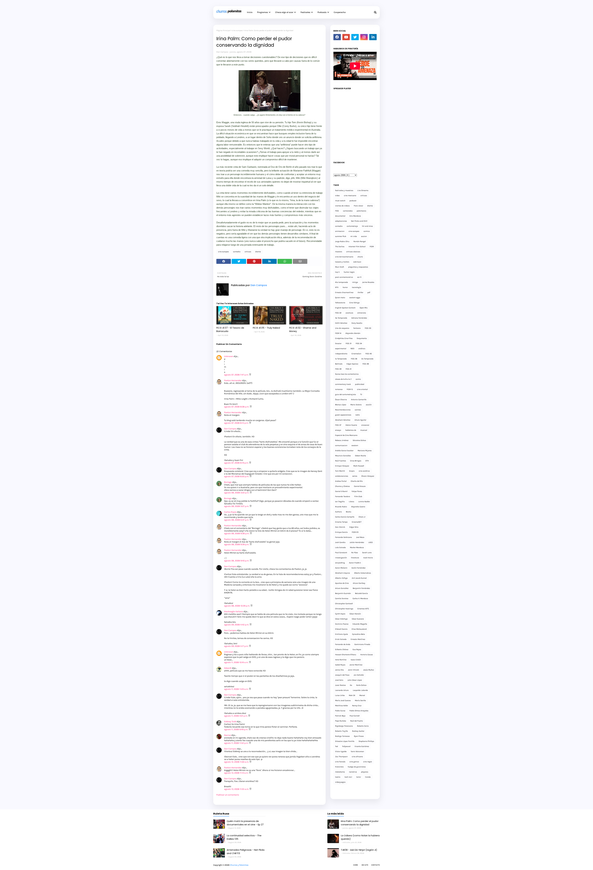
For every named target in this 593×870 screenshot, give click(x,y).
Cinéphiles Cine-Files (344, 338)
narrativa (353, 772)
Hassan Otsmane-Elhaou (345, 654)
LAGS (370, 542)
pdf (368, 292)
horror (345, 287)
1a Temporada (341, 359)
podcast (352, 201)
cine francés (340, 762)
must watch (340, 201)
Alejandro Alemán (352, 333)
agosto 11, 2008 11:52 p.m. (236, 743)
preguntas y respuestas (358, 267)
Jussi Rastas (340, 685)
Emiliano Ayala (341, 634)
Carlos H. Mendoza (360, 598)
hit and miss (367, 226)
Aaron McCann (341, 568)
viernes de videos (342, 206)
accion (364, 236)
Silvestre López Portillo (344, 741)
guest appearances (343, 415)
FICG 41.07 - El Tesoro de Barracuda (230, 329)
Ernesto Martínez (358, 639)
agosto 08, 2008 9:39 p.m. (237, 544)
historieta (339, 767)
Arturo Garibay (359, 583)
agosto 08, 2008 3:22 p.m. (237, 492)
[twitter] (355, 37)
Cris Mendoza (355, 216)
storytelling (340, 563)
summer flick (340, 236)
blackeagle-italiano (233, 611)
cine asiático (364, 471)
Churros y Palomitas (239, 865)
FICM (372, 246)
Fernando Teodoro (342, 496)
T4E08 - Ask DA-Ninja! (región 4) (359, 849)
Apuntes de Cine (342, 583)
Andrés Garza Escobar (344, 450)
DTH (367, 461)
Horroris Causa (366, 654)
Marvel (362, 695)
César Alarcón (355, 614)
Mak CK (352, 695)
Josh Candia (340, 542)
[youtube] (346, 37)
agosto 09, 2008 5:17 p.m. (236, 646)
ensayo (338, 430)
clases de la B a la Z (343, 379)
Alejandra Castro (358, 507)
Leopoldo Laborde (360, 690)
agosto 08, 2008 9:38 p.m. (237, 533)
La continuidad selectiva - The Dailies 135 (244, 837)
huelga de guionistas (357, 767)
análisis (361, 348)
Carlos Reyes (230, 512)
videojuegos (340, 782)
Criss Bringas (355, 461)
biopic (352, 471)
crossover (365, 425)
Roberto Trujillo (341, 731)
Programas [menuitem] (262, 12)
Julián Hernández (357, 542)
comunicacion (341, 445)
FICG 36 (354, 359)
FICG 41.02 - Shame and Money (302, 329)
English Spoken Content (345, 308)
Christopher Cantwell (344, 603)
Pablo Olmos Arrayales (358, 711)
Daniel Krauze (360, 486)
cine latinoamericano (344, 257)
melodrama (340, 772)
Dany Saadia (356, 323)
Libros (351, 501)
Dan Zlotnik (340, 527)
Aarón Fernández (358, 568)
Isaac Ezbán (356, 660)
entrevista (361, 313)
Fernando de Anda (342, 644)
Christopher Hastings (344, 609)
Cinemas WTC (363, 609)
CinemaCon (356, 354)
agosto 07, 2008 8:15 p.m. (236, 423)
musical (363, 430)
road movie (368, 558)
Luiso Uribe (340, 695)
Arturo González (342, 588)
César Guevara (358, 619)
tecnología (356, 287)
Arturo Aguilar (360, 420)
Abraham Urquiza (342, 573)
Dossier (338, 343)
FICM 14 (338, 333)
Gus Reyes (357, 649)
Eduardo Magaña (360, 624)
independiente (341, 354)
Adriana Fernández (359, 318)
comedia (236, 252)
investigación (341, 558)
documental (340, 216)
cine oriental (362, 389)
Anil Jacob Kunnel (359, 578)
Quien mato (340, 297)
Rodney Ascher (358, 731)
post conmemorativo (344, 277)
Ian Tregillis (340, 501)
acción (369, 405)
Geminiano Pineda (362, 644)
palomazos (361, 211)
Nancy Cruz (357, 705)
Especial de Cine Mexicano (346, 435)
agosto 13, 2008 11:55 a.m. (236, 789)
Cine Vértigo (354, 303)
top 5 (337, 272)
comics (367, 231)
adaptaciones (341, 221)
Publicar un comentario (227, 794)
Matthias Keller (341, 705)
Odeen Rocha (360, 456)
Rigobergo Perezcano (344, 726)
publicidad (359, 384)
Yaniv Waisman (357, 751)
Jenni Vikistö (353, 670)
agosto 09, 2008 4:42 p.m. (237, 624)
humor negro (349, 272)
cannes (358, 410)
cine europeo (237, 30)
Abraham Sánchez (342, 420)
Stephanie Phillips (366, 741)
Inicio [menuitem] (249, 12)
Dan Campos (222, 52)
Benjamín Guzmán (343, 593)
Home (355, 865)
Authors (338, 512)
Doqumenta (362, 338)
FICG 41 (348, 369)
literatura (355, 558)
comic (358, 379)
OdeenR (227, 668)
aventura (349, 313)
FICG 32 (338, 313)
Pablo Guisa (340, 711)
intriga (355, 282)
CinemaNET (357, 522)
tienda (368, 777)
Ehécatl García (341, 629)
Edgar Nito (353, 527)
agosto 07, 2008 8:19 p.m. (236, 463)
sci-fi (359, 277)
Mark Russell (358, 466)
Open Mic (364, 308)
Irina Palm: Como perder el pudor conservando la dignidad (360, 822)
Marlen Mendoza (357, 547)
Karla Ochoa (361, 685)
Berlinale (338, 364)
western (354, 445)
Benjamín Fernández (361, 588)
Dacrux (227, 735)
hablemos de (350, 430)
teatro (337, 777)
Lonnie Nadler (364, 501)
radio (357, 415)
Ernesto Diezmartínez (344, 292)
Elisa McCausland (359, 629)
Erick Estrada (341, 639)
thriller (360, 292)
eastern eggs (354, 297)
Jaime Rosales (368, 282)
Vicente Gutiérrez (362, 746)
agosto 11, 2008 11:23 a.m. (236, 689)
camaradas (348, 211)
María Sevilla (360, 700)
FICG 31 (348, 343)
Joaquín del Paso (342, 675)
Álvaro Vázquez (367, 476)
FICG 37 (338, 425)
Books (348, 512)
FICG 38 (365, 364)
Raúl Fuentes (340, 461)
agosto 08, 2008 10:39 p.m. (237, 605)
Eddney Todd (230, 721)
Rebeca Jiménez (342, 440)
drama (258, 252)
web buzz (357, 262)
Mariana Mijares (365, 450)
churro (360, 257)
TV (361, 394)
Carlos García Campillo (344, 517)
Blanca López (340, 405)
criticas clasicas (353, 252)
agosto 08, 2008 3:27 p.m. (237, 506)
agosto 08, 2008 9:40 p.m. (237, 560)
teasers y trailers (342, 262)
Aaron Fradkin (355, 563)
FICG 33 (368, 328)
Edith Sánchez (341, 323)
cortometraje (352, 226)
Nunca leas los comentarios (347, 374)
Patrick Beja (340, 716)
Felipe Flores (357, 491)
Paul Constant (341, 552)
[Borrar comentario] (250, 374)
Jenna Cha (339, 670)
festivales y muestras (344, 190)
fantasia (357, 328)
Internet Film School (357, 246)
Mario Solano (356, 405)
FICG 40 (368, 354)
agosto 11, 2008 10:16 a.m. (236, 662)
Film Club (358, 496)
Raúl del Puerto (356, 721)
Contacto (375, 865)
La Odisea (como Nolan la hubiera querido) (360, 837)
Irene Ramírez (341, 660)
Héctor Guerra (351, 425)
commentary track (343, 384)
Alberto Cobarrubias (362, 573)
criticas (248, 252)
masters (338, 252)
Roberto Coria (363, 726)
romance (339, 389)
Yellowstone (340, 303)
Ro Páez (354, 552)
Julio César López (354, 680)
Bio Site (365, 865)
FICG (337, 211)
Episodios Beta (358, 634)
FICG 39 (338, 369)
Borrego (228, 482)
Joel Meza (360, 537)
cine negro (367, 762)
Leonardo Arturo (342, 690)
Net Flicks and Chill (359, 221)
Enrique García (341, 532)
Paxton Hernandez (233, 380)
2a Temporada (367, 359)
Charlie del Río (357, 481)
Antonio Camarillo (358, 399)
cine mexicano (350, 195)
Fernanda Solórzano (343, 537)
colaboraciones (341, 476)
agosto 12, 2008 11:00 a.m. (236, 762)
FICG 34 (359, 343)
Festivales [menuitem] (305, 12)
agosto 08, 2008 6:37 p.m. (237, 520)
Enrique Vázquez (342, 466)
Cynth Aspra (340, 614)
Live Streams (362, 190)
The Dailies (339, 246)
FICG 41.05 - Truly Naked (266, 327)
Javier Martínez (355, 665)
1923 (352, 348)
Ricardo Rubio (341, 507)
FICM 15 (350, 389)
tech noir (348, 777)
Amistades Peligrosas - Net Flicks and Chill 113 (246, 851)
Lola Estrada (340, 547)
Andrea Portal (341, 481)
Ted (336, 746)
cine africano (357, 756)
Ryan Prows (359, 736)
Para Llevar (358, 206)
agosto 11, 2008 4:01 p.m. (236, 716)
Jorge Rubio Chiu (342, 241)
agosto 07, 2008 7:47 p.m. (236, 374)
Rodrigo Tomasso (342, 736)
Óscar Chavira (341, 399)
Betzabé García (361, 593)
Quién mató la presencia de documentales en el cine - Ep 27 (245, 822)
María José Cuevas (343, 700)
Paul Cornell (355, 716)
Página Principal (223, 30)
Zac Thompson (341, 756)
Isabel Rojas (340, 665)
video (337, 195)
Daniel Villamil (341, 491)
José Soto (339, 680)
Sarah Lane (367, 552)
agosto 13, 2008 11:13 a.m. (236, 773)
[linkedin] (373, 37)
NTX (337, 287)
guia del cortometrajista (345, 394)
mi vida (353, 236)
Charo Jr (362, 517)
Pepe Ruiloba (340, 721)
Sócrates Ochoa (359, 440)
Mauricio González (343, 456)
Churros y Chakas (342, 486)
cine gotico (354, 762)
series (354, 476)
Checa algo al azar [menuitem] (284, 12)
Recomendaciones (343, 410)
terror (358, 777)
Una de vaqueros (342, 328)
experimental (340, 348)
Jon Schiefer (359, 675)
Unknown (228, 356)
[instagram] (364, 37)
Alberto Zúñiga (341, 578)
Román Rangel (359, 241)
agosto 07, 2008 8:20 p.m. (237, 476)
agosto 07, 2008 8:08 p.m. (237, 406)
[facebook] (337, 37)
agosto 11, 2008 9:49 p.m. (236, 729)
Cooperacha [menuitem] (340, 12)
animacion (339, 231)
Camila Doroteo (341, 598)
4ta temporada (341, 282)
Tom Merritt (340, 471)
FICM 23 (355, 532)
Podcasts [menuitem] (322, 12)
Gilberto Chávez (341, 649)
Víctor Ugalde (341, 751)
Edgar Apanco (352, 364)
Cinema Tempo (341, 522)
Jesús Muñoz (368, 670)
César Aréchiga (341, 619)
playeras (364, 772)
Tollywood (346, 746)
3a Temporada (341, 318)
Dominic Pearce (341, 624)
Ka (351, 685)
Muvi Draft (339, 267)
